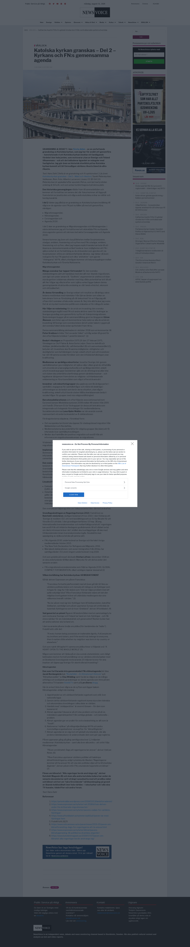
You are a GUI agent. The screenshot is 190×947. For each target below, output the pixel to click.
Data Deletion (82, 503)
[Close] (133, 444)
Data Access (95, 503)
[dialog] (95, 473)
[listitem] (95, 482)
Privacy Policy (107, 503)
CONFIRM (73, 495)
